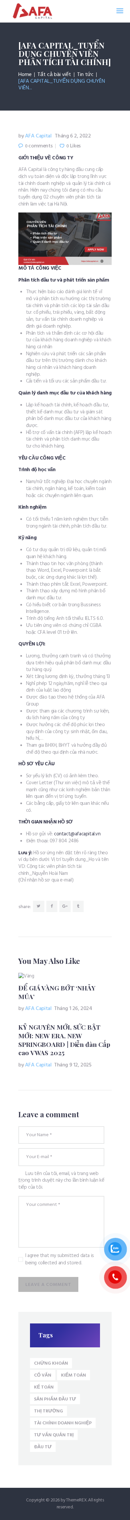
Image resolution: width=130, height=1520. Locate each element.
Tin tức (85, 74)
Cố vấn (42, 1375)
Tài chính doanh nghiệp (63, 1423)
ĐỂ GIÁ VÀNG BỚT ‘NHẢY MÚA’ (56, 992)
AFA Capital (35, 136)
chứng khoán (51, 1363)
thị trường (48, 1411)
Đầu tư (43, 1447)
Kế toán (44, 1387)
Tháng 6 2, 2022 (73, 136)
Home (25, 74)
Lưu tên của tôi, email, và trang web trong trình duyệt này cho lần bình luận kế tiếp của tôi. (61, 1180)
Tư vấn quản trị (54, 1435)
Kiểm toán (73, 1375)
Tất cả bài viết (54, 74)
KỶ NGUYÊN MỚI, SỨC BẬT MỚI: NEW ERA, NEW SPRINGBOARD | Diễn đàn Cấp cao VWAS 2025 (64, 1040)
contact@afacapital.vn (77, 834)
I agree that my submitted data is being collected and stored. (59, 1259)
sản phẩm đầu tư (55, 1399)
